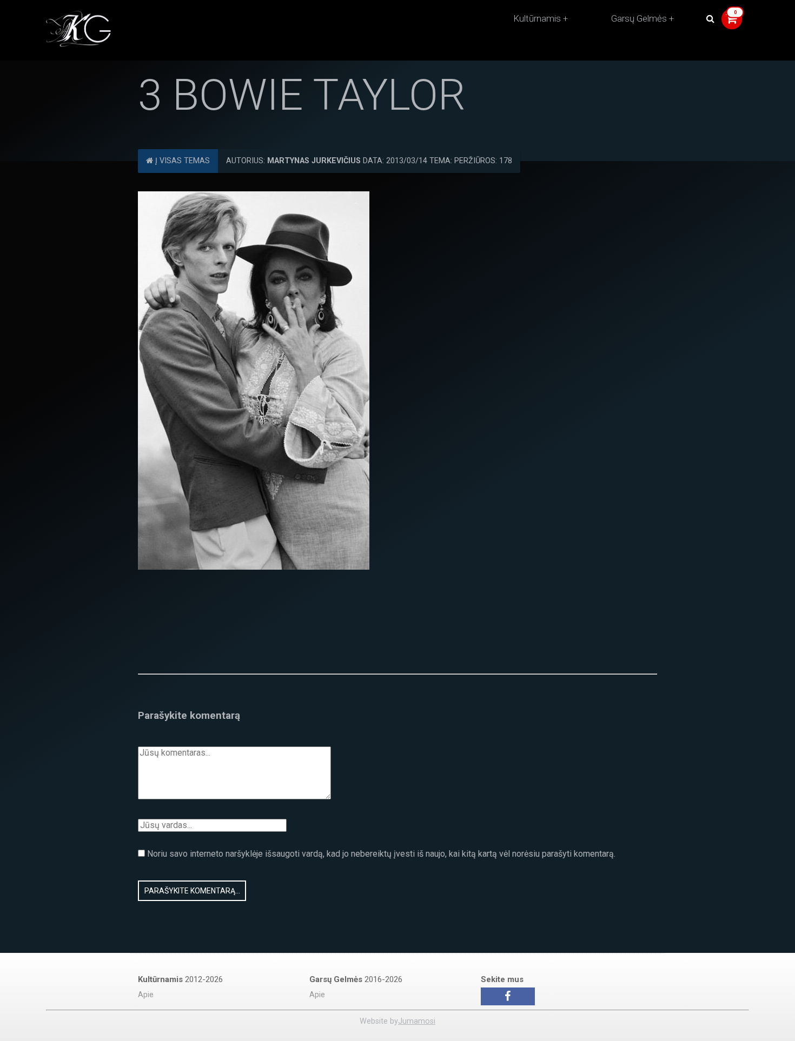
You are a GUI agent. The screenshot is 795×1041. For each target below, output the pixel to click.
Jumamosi (416, 1021)
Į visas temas (181, 160)
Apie (146, 994)
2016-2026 (355, 979)
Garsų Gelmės (639, 18)
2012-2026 (180, 979)
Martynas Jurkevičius (314, 160)
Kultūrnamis (537, 18)
